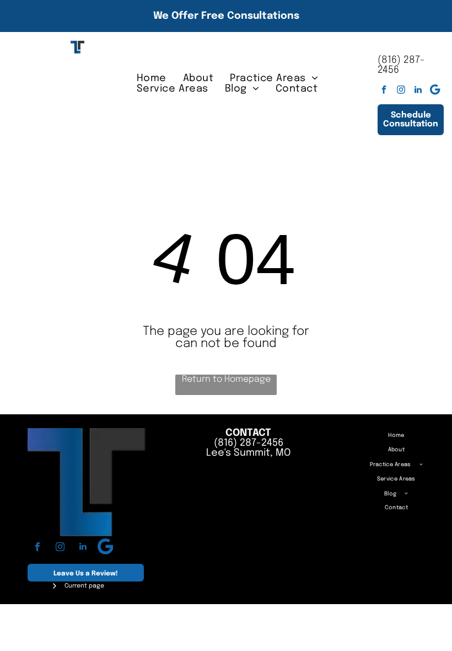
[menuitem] (151, 78)
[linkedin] (418, 91)
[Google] (435, 91)
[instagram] (401, 91)
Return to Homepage (226, 379)
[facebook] (384, 91)
